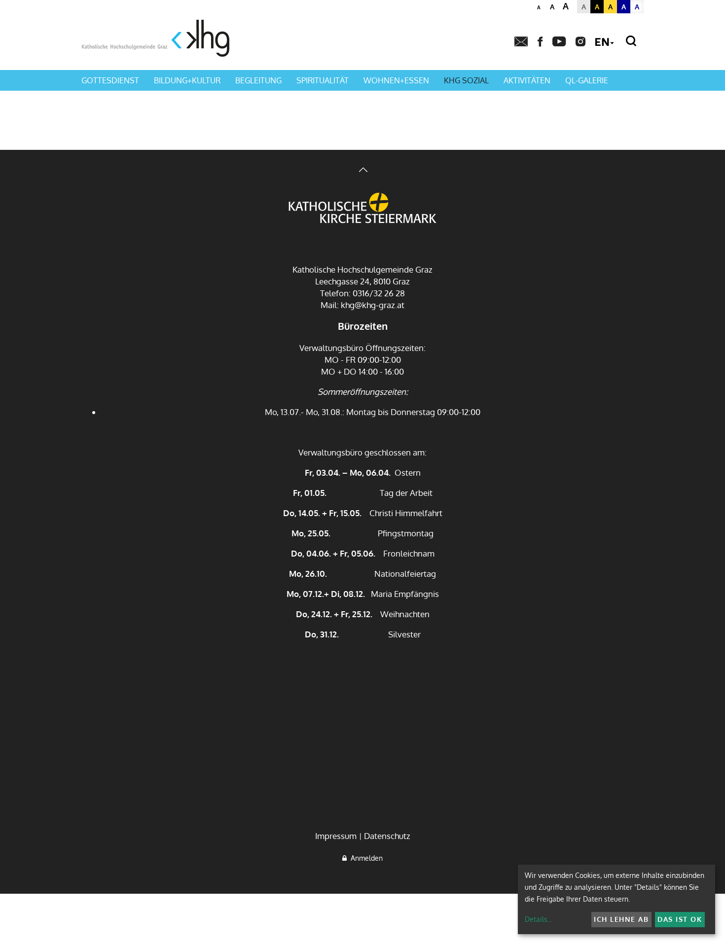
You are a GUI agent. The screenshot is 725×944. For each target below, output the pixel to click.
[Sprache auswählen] (604, 43)
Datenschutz (387, 835)
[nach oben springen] (362, 171)
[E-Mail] (521, 41)
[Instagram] (580, 41)
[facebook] (540, 41)
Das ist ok (679, 919)
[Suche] (631, 41)
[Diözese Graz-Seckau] (362, 209)
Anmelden (365, 858)
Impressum (336, 835)
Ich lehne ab (621, 919)
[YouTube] (559, 41)
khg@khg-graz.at (372, 305)
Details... (538, 919)
